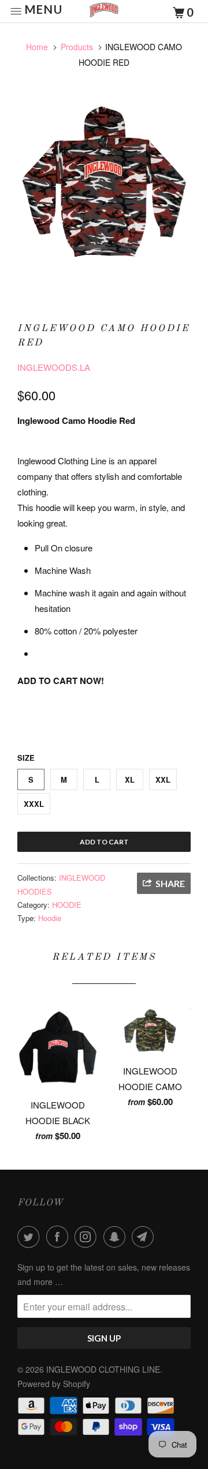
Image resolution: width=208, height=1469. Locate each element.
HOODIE (66, 904)
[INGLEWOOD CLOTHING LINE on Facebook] (59, 1237)
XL (130, 779)
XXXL (34, 803)
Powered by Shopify (53, 1383)
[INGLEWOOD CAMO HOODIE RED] (104, 190)
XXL (162, 779)
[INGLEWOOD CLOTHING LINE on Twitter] (30, 1237)
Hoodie (49, 917)
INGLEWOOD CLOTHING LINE (103, 1369)
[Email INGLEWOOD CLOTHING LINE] (145, 1237)
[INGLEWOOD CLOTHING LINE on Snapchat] (116, 1237)
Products (77, 46)
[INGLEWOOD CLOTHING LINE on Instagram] (88, 1237)
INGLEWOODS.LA (53, 367)
